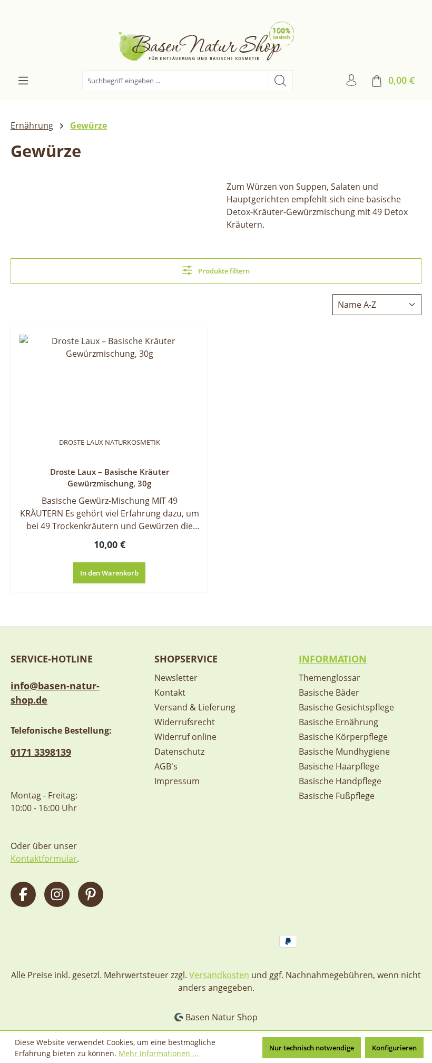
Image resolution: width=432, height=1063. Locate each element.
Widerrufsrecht (184, 722)
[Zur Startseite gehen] (216, 37)
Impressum (177, 781)
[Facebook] (23, 894)
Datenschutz (179, 751)
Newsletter (176, 678)
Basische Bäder (329, 692)
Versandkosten (219, 975)
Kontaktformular (44, 858)
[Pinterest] (90, 894)
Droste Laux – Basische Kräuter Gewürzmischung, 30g (109, 477)
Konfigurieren (394, 1047)
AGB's (166, 766)
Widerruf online (185, 737)
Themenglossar (329, 678)
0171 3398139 (41, 752)
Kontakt (169, 692)
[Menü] (23, 80)
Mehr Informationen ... (159, 1053)
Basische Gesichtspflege (346, 707)
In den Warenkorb (109, 573)
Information (333, 658)
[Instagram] (57, 894)
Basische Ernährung (338, 722)
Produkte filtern (223, 271)
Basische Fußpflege (337, 796)
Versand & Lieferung (194, 707)
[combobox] (175, 80)
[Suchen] (280, 80)
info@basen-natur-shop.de (55, 692)
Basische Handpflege (340, 781)
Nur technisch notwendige (311, 1047)
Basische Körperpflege (343, 737)
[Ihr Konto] (351, 80)
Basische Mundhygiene (344, 751)
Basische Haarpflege (339, 766)
